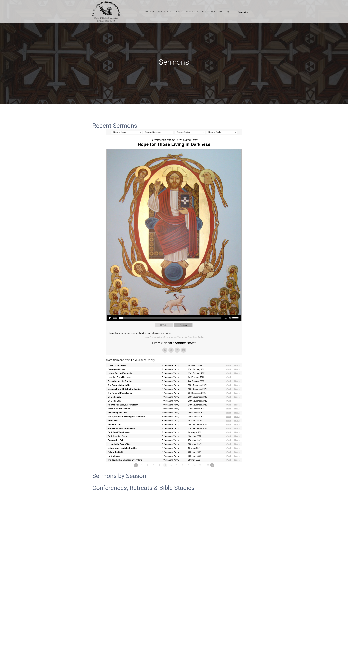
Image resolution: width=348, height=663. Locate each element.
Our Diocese (164, 11)
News (179, 11)
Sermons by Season (119, 475)
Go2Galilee (192, 11)
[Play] (110, 318)
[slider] (170, 318)
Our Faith (149, 11)
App (220, 11)
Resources (207, 11)
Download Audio (195, 337)
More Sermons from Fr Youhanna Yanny (164, 337)
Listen (184, 325)
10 (194, 465)
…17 (207, 465)
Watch (165, 325)
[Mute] (230, 318)
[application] (174, 318)
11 (200, 465)
